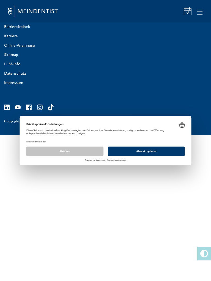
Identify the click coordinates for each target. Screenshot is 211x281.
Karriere (11, 36)
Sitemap (11, 55)
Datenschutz (15, 74)
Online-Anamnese (19, 46)
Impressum (13, 83)
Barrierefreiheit (17, 27)
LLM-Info (12, 64)
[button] (204, 253)
